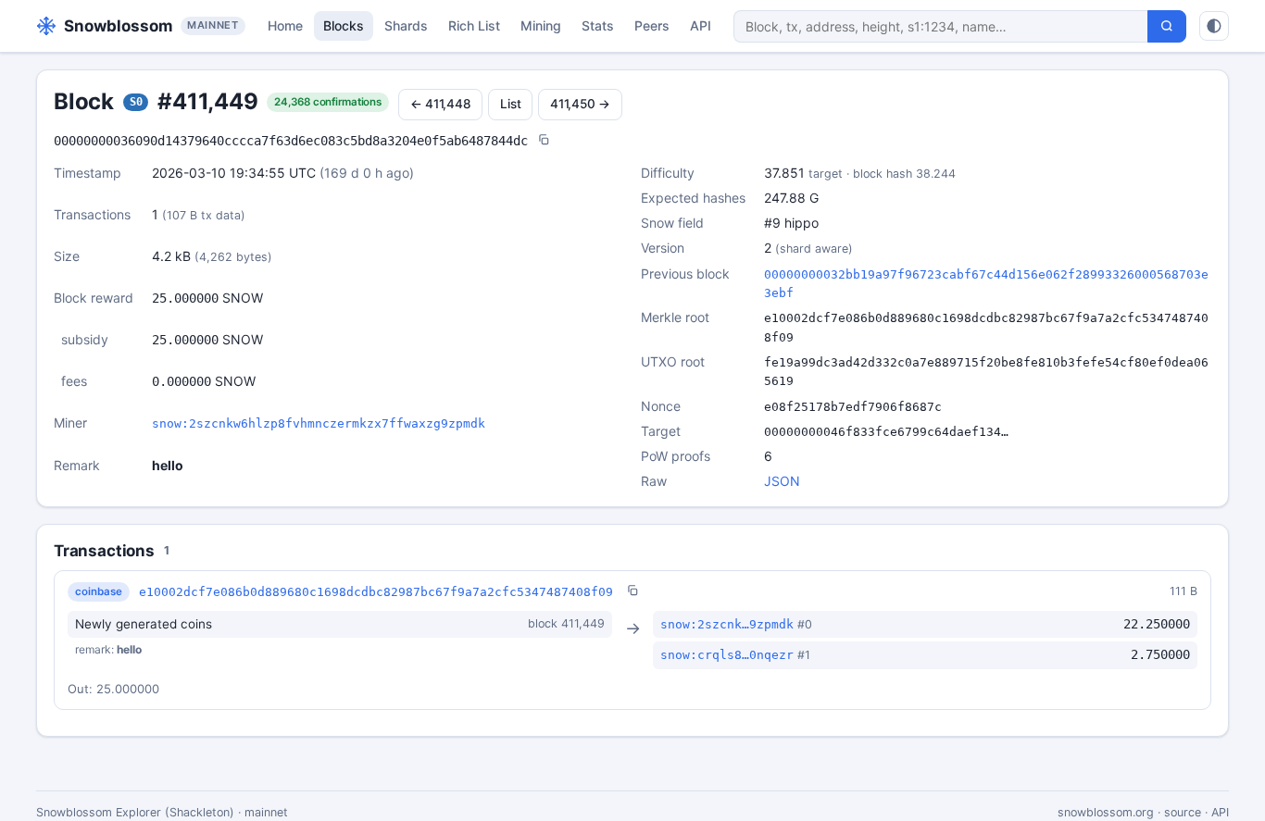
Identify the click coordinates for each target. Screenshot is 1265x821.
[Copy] (543, 141)
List (510, 103)
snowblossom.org (1106, 812)
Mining (540, 25)
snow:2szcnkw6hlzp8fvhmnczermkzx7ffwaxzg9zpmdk (318, 423)
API (700, 25)
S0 (136, 101)
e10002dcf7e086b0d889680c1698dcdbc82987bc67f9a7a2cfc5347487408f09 (376, 592)
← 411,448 (440, 103)
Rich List (474, 25)
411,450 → (580, 103)
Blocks (343, 25)
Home (285, 25)
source (1182, 812)
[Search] (1166, 26)
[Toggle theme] (1214, 26)
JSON (782, 481)
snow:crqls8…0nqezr (727, 655)
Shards (406, 25)
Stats (598, 25)
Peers (652, 25)
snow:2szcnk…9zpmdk (727, 624)
